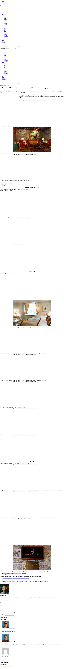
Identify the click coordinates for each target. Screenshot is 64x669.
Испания (5, 27)
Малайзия (5, 19)
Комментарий (2, 610)
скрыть (5, 182)
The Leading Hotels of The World (17, 544)
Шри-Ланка (5, 24)
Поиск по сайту (6, 46)
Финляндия (5, 34)
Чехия (5, 37)
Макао (5, 18)
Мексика (3, 41)
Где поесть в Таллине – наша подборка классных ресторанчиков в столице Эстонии (15, 578)
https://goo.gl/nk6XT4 (21, 644)
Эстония (5, 38)
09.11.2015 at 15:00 (5, 656)
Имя (1, 612)
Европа (3, 25)
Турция (5, 32)
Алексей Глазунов (12, 628)
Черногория (6, 36)
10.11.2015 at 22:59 (5, 643)
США (3, 40)
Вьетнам (5, 15)
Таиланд (5, 22)
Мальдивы (5, 20)
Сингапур (5, 21)
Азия (2, 14)
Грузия (5, 63)
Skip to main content (5, 2)
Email (1, 614)
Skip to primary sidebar (5, 3)
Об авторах (3, 42)
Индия (5, 17)
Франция (5, 35)
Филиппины (6, 23)
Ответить (3, 646)
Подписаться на (2, 615)
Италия (5, 28)
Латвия (5, 30)
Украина (5, 33)
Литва (5, 31)
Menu (3, 1)
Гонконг (5, 16)
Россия (3, 39)
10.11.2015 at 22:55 (5, 629)
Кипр (4, 29)
